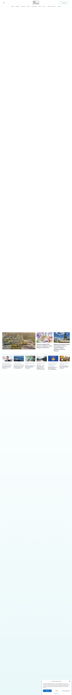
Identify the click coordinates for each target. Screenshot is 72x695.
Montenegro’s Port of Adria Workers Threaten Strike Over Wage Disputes (19, 367)
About (59, 6)
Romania (49, 365)
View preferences (66, 690)
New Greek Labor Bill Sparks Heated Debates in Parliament (64, 367)
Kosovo (54, 364)
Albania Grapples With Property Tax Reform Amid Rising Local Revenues (44, 345)
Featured (3, 363)
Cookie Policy (56, 693)
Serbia (53, 365)
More (44, 6)
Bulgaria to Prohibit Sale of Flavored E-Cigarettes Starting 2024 (30, 367)
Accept (47, 690)
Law (26, 364)
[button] (69, 681)
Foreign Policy (54, 363)
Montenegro (16, 364)
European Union (62, 363)
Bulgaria (26, 363)
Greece (61, 364)
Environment (39, 363)
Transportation (21, 364)
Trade (40, 6)
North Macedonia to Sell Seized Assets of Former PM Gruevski (6, 367)
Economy (23, 6)
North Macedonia (5, 364)
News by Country (51, 6)
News (12, 6)
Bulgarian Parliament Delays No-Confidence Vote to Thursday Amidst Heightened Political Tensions (62, 347)
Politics (28, 6)
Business (17, 6)
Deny (57, 690)
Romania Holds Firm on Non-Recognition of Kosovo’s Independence (52, 368)
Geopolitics (8, 363)
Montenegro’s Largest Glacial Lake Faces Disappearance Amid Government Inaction (41, 367)
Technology (34, 6)
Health (33, 363)
